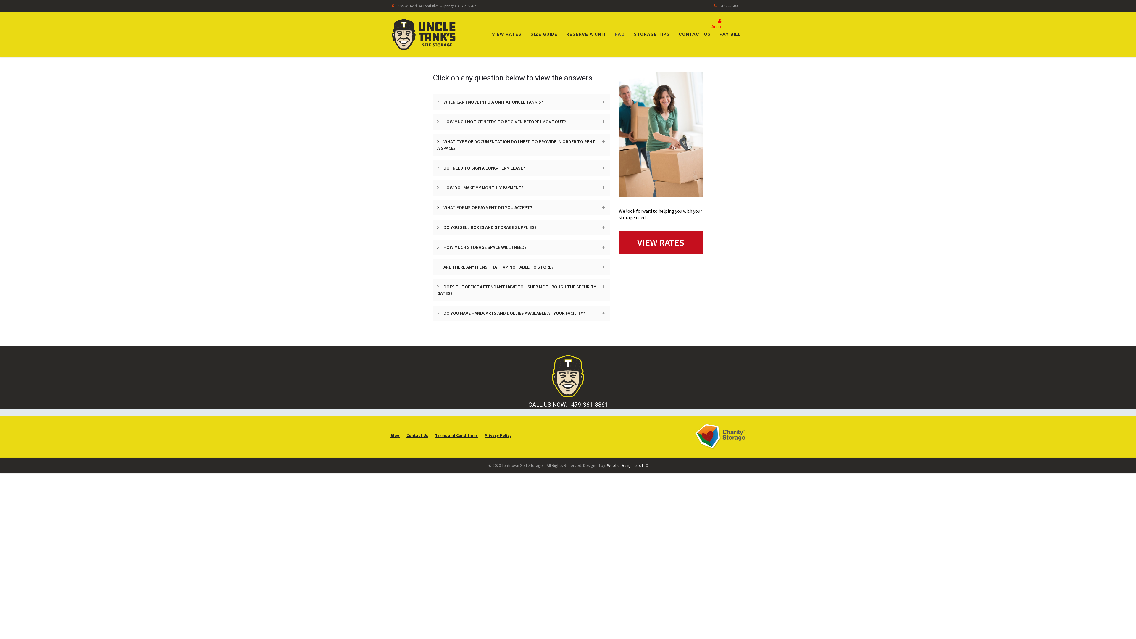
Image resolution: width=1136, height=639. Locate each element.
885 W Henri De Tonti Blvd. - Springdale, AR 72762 (437, 6)
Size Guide (543, 34)
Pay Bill (730, 34)
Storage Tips (652, 34)
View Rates (507, 34)
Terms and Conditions (456, 435)
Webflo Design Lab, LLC (627, 465)
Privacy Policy (498, 435)
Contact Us (695, 34)
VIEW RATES (660, 242)
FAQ (620, 34)
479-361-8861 (731, 6)
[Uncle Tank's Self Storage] (423, 34)
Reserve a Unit (586, 34)
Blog (395, 435)
